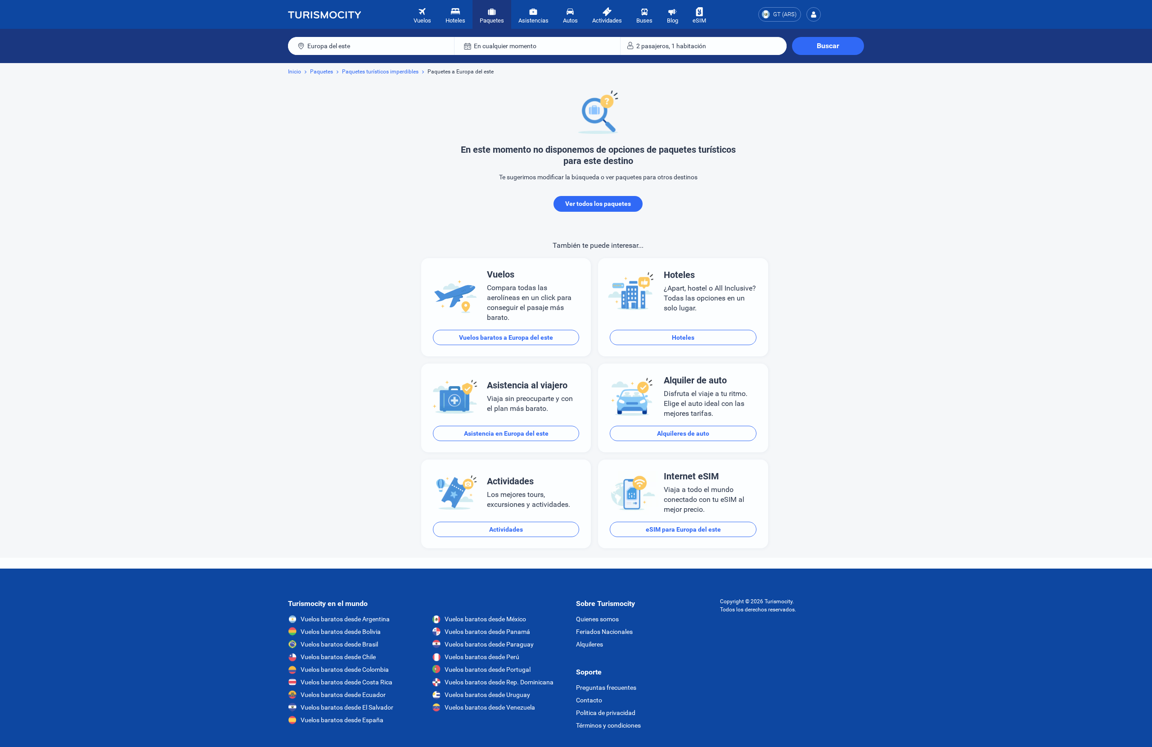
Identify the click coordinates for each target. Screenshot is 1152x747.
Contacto (589, 700)
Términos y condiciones (608, 725)
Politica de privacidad (605, 712)
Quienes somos (597, 619)
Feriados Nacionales (604, 631)
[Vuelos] (324, 14)
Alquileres (589, 644)
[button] (813, 14)
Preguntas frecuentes (606, 687)
